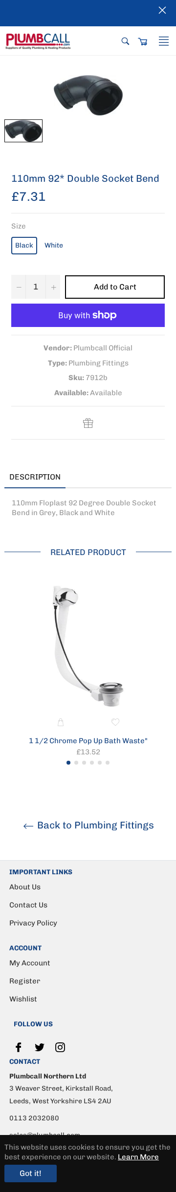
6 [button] (108, 763)
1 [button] (68, 763)
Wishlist (23, 999)
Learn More (138, 1157)
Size (18, 226)
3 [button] (84, 763)
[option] (88, 673)
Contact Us (28, 905)
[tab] (80, 477)
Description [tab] (35, 476)
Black (24, 245)
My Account (29, 963)
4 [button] (92, 763)
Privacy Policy (33, 923)
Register (24, 981)
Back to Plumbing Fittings (94, 825)
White (53, 245)
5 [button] (100, 763)
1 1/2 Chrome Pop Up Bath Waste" (88, 740)
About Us (25, 887)
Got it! (31, 1173)
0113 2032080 (34, 1118)
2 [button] (76, 763)
